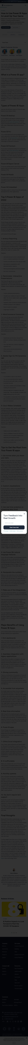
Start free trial (14, 527)
